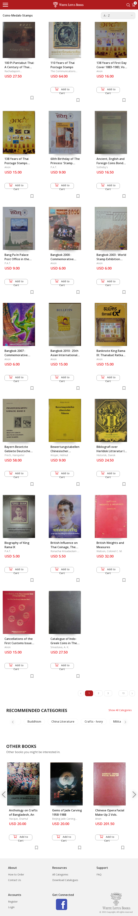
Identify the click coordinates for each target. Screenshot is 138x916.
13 (123, 693)
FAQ (99, 874)
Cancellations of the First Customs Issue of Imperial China (18, 643)
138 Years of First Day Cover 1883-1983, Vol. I (111, 67)
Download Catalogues (65, 880)
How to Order (16, 874)
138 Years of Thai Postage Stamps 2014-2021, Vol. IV (16, 163)
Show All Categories (120, 710)
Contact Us (14, 880)
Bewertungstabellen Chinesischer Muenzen (64, 451)
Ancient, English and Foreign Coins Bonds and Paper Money (110, 163)
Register (13, 901)
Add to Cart (64, 90)
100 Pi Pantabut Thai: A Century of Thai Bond (19, 67)
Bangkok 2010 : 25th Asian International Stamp (64, 355)
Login (11, 907)
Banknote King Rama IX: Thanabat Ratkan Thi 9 (110, 355)
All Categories (60, 874)
